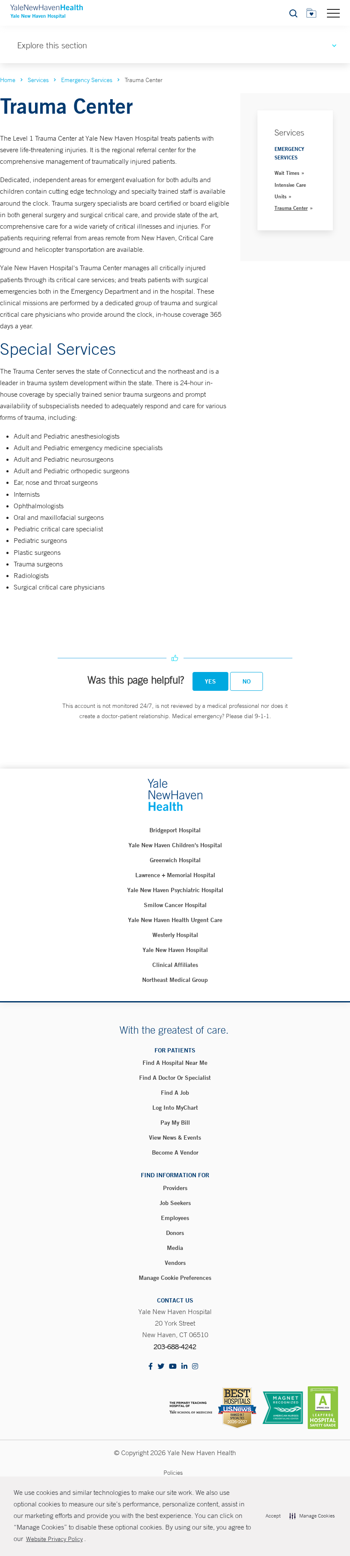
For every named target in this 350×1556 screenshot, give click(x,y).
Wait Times (286, 172)
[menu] (333, 13)
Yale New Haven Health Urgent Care (175, 920)
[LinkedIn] (184, 1366)
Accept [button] (272, 1515)
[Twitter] (161, 1366)
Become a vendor (175, 1152)
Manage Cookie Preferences (175, 1278)
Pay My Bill (175, 1122)
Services (38, 80)
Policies (173, 1472)
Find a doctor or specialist (175, 1078)
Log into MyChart (175, 1107)
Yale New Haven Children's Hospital (175, 845)
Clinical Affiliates (175, 965)
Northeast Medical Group (175, 980)
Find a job (175, 1092)
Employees (175, 1218)
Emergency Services (86, 80)
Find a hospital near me (175, 1063)
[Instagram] (195, 1366)
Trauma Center (291, 207)
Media (175, 1248)
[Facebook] (151, 1366)
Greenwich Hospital (175, 860)
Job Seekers (175, 1203)
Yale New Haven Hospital (175, 950)
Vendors (175, 1263)
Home (7, 80)
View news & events (175, 1137)
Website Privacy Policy (54, 1539)
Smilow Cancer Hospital (175, 905)
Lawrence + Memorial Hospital (175, 875)
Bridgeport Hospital (175, 830)
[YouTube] (173, 1366)
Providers (175, 1188)
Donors (175, 1233)
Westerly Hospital (175, 935)
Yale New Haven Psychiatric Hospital (175, 890)
